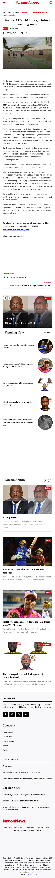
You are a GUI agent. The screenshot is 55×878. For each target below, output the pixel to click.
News (17, 12)
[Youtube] (26, 714)
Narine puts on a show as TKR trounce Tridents (23, 571)
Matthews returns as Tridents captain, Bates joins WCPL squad (26, 623)
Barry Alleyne (14, 323)
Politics (47, 298)
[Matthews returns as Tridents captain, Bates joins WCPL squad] (45, 365)
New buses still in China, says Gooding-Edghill (30, 285)
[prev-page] (5, 298)
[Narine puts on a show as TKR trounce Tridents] (45, 346)
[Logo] (27, 3)
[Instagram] (12, 714)
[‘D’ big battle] (27, 312)
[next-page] (10, 298)
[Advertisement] (27, 451)
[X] (11, 72)
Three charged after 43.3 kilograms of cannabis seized (23, 675)
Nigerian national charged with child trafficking (21, 801)
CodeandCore (32, 874)
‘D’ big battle (12, 318)
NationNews (7, 12)
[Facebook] (5, 72)
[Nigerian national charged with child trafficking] (45, 403)
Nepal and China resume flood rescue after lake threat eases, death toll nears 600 (18, 422)
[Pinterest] (18, 72)
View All (47, 332)
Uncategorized (45, 645)
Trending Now (14, 332)
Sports (48, 540)
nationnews (15, 29)
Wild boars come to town (15, 277)
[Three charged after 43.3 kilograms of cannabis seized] (45, 384)
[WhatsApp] (24, 72)
